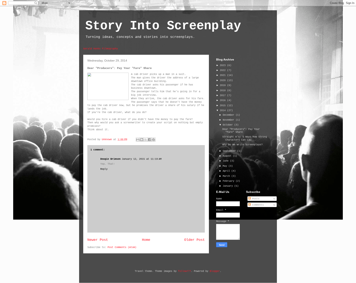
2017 (223, 95)
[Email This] (138, 139)
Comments (257, 205)
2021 (223, 75)
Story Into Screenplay (163, 26)
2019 (223, 85)
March (227, 176)
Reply (104, 169)
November (229, 120)
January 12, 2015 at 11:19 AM (142, 159)
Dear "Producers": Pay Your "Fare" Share (241, 131)
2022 (223, 70)
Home (146, 240)
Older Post (194, 240)
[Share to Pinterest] (153, 139)
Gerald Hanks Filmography (100, 48)
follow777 (184, 271)
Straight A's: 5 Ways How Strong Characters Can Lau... (244, 138)
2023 (223, 65)
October (228, 124)
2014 (223, 110)
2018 (223, 90)
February (229, 181)
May (225, 166)
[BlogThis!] (142, 139)
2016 (223, 100)
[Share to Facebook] (150, 139)
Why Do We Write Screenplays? (242, 144)
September (230, 151)
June (226, 161)
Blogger (215, 271)
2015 (223, 105)
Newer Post (97, 240)
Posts (255, 198)
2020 (223, 80)
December (229, 115)
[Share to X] (146, 139)
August (228, 156)
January (228, 186)
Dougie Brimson (110, 159)
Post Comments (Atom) (122, 247)
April (227, 171)
